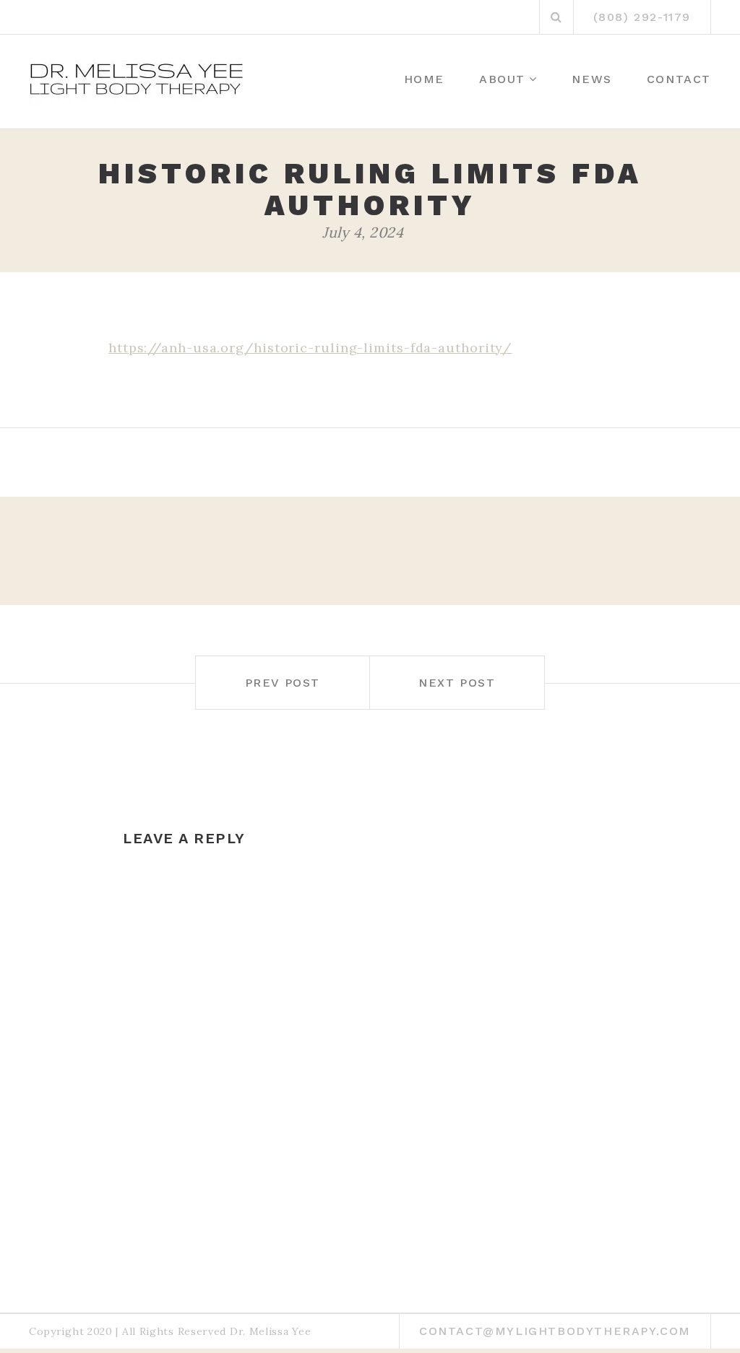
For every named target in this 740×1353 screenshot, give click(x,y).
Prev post (282, 682)
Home (424, 79)
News (591, 79)
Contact (679, 79)
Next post (456, 682)
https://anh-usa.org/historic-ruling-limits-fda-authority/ (310, 347)
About (502, 79)
